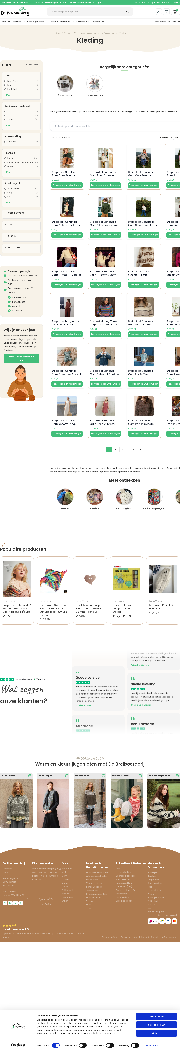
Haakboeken (122, 897)
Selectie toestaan (156, 1025)
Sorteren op (166, 137)
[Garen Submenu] (9, 22)
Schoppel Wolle (156, 897)
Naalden (17, 21)
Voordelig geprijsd (125, 875)
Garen (3, 21)
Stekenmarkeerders (96, 893)
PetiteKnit (153, 901)
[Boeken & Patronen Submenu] (73, 22)
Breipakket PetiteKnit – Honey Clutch (162, 606)
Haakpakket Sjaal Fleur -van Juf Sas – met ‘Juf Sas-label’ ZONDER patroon (53, 610)
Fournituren (92, 879)
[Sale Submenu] (179, 22)
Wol (64, 872)
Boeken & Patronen (60, 21)
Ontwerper (160, 21)
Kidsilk (65, 886)
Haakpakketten (124, 882)
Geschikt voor (16, 213)
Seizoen (12, 236)
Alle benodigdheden (96, 875)
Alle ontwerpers (156, 911)
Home (57, 33)
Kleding (122, 33)
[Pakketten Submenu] (89, 22)
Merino (65, 875)
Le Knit (151, 908)
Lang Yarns (153, 879)
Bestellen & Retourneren (45, 875)
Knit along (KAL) (124, 886)
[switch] (83, 1045)
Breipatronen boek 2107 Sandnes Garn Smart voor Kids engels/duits (17, 608)
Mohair (65, 882)
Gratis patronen (124, 900)
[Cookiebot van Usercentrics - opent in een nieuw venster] (18, 1045)
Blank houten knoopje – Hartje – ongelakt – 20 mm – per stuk (89, 608)
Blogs (5, 872)
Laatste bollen (123, 872)
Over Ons (140, 2)
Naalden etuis (93, 897)
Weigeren (156, 1033)
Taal (10, 225)
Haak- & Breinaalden (97, 872)
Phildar (151, 893)
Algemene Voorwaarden (45, 872)
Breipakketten (107, 33)
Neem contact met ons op (21, 358)
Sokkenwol (67, 890)
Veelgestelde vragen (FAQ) (46, 868)
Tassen (90, 901)
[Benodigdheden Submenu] (46, 22)
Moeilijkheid (14, 248)
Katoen (65, 879)
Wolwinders (92, 890)
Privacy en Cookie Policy (114, 937)
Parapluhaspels (94, 886)
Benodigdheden (35, 21)
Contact (175, 2)
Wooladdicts (154, 890)
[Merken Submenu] (103, 22)
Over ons (7, 868)
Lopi (150, 886)
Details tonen (151, 1045)
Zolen (89, 908)
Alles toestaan (157, 1016)
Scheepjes (153, 872)
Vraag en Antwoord (139, 937)
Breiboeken (121, 893)
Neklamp (90, 904)
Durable (152, 875)
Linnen (65, 900)
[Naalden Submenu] (24, 22)
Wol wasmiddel (94, 883)
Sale (174, 21)
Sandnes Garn (155, 883)
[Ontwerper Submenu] (169, 22)
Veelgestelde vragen (158, 2)
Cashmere (67, 897)
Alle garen (67, 868)
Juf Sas (151, 904)
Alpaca (65, 893)
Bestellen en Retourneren (164, 937)
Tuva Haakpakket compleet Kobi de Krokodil (123, 608)
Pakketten (81, 21)
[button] (67, 185)
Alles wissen (32, 64)
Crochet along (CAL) (126, 890)
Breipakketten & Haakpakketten (80, 33)
